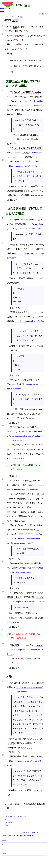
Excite (11, 186)
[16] (3, 591)
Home (4, 840)
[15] (3, 562)
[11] (3, 479)
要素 (20, 44)
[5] (2, 218)
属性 (20, 465)
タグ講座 (11, 743)
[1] (2, 25)
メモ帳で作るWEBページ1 (23, 683)
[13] (3, 160)
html (15, 44)
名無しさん (31, 157)
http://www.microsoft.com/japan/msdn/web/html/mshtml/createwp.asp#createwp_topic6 (25, 538)
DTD (29, 186)
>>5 (25, 49)
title (34, 445)
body (40, 445)
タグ (26, 44)
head (27, 445)
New (45, 14)
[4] (2, 91)
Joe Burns (18, 97)
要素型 (18, 613)
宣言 (29, 618)
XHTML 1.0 (21, 186)
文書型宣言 (18, 36)
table (38, 494)
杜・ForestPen (17, 161)
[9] (2, 378)
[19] (3, 755)
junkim (19, 431)
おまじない (29, 454)
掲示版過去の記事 (19, 756)
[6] (2, 243)
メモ (11, 72)
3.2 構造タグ (16, 593)
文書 (35, 27)
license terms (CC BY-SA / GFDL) (24, 833)
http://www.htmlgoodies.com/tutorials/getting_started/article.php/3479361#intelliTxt (25, 103)
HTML (30, 27)
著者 (11, 278)
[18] (3, 644)
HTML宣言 (23, 5)
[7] (2, 311)
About (4, 845)
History (7, 825)
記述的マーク (15, 618)
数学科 (17, 597)
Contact (4, 853)
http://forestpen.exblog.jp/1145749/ (23, 166)
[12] (3, 681)
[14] (3, 524)
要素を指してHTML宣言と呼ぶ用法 (25, 66)
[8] (2, 147)
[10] (3, 425)
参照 (35, 186)
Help (3, 849)
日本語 (22, 278)
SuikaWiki (6, 17)
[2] (2, 34)
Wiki (12, 17)
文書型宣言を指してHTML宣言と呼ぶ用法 (26, 61)
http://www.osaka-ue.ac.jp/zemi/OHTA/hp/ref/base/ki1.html (25, 649)
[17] (3, 629)
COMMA (26, 465)
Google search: (16, 816)
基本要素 (15, 645)
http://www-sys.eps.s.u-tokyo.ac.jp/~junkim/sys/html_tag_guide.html (25, 435)
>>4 (21, 40)
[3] (2, 43)
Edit (41, 14)
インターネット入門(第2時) (23, 219)
